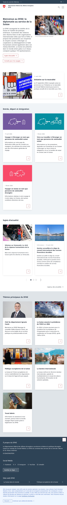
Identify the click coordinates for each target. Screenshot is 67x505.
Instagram (22, 464)
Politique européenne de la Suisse (47, 482)
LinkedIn (41, 464)
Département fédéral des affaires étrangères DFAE (21, 6)
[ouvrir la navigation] (62, 7)
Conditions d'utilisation (28, 496)
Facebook (8, 464)
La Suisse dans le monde (11, 482)
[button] (31, 280)
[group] (17, 250)
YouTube (32, 464)
